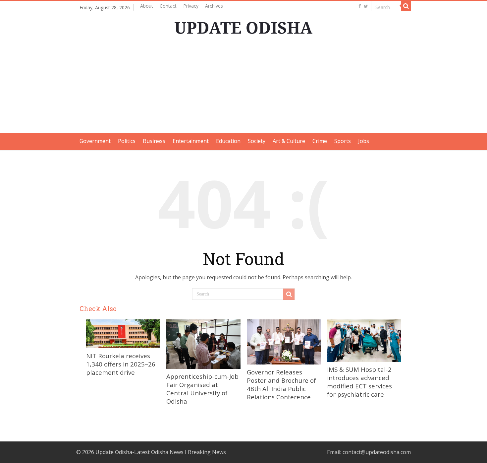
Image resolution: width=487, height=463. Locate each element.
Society (256, 141)
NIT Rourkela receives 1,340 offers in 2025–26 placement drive (120, 364)
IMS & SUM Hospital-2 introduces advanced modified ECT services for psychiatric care (359, 381)
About (146, 6)
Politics (126, 141)
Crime (319, 141)
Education (228, 141)
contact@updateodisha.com (377, 452)
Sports (342, 141)
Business (154, 141)
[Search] (406, 6)
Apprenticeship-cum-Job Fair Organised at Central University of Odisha (202, 388)
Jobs (363, 141)
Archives (214, 6)
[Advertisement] (243, 86)
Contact (168, 6)
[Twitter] (366, 6)
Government (95, 141)
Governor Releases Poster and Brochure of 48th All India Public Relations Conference (281, 384)
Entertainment (191, 141)
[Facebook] (360, 6)
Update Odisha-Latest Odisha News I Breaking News (160, 452)
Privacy (190, 6)
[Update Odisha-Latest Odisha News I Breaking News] (243, 25)
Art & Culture (289, 141)
